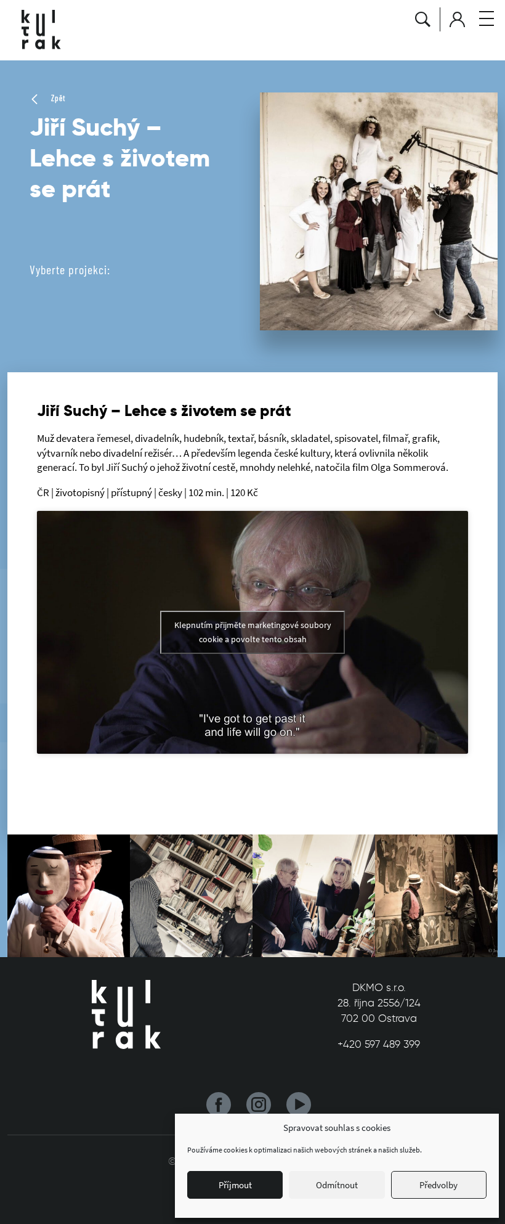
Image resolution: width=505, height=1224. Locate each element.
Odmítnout (337, 1185)
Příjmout (235, 1185)
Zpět (57, 98)
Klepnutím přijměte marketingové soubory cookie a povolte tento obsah (252, 632)
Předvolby (438, 1185)
